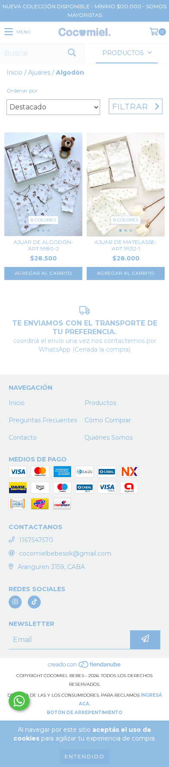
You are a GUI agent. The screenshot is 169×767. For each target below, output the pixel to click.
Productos (100, 403)
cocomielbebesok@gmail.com (65, 553)
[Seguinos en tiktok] (34, 602)
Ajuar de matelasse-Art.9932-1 (125, 245)
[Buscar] (71, 53)
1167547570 (36, 540)
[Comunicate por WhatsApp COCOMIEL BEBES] (19, 701)
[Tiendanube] (85, 667)
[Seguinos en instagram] (15, 602)
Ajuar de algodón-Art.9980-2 (43, 245)
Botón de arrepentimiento (84, 712)
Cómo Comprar (107, 420)
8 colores (43, 220)
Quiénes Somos (108, 437)
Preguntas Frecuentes (43, 420)
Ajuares (39, 72)
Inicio (14, 72)
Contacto (23, 437)
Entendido (85, 756)
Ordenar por (22, 90)
